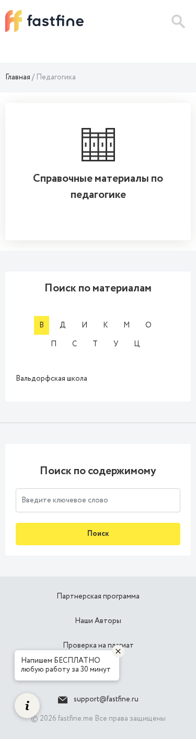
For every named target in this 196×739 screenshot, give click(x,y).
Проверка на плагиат (98, 645)
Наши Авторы (98, 621)
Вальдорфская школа (51, 378)
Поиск (98, 534)
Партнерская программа (98, 596)
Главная (17, 77)
